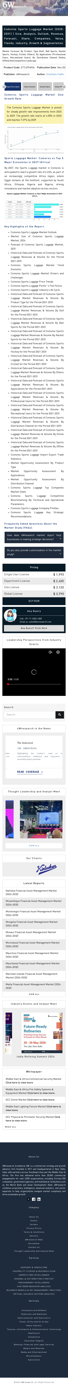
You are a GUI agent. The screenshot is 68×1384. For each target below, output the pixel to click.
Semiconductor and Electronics (34, 1318)
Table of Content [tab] (29, 87)
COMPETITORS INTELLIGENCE (34, 1275)
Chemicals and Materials (34, 1314)
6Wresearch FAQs (34, 1240)
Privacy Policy (34, 1228)
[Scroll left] (4, 87)
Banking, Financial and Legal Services (34, 1345)
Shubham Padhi (55, 74)
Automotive (34, 1337)
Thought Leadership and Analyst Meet (34, 1251)
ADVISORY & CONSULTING (34, 1267)
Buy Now (34, 601)
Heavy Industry (34, 1326)
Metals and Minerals (34, 1348)
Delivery (34, 1236)
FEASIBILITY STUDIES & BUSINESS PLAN (34, 1271)
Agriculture (34, 1360)
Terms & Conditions (34, 1232)
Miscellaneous (34, 1356)
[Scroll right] (64, 87)
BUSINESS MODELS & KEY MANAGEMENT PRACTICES (34, 1290)
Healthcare (34, 1333)
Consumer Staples (34, 1341)
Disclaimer (34, 1244)
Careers (34, 1225)
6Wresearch (26, 1382)
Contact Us (34, 1247)
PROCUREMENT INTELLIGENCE (34, 1283)
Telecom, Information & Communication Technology (34, 1329)
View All (34, 846)
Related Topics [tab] (45, 87)
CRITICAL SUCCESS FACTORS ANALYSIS (34, 1294)
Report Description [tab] (12, 87)
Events (34, 1221)
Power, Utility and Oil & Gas (34, 1322)
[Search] (57, 4)
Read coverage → (23, 771)
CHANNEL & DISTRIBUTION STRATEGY (34, 1279)
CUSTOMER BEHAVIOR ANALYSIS (34, 1287)
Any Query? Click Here (34, 628)
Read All (10, 1127)
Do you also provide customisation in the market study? (34, 552)
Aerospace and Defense (34, 1310)
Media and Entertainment (34, 1352)
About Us (34, 1217)
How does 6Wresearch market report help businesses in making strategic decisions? (34, 537)
